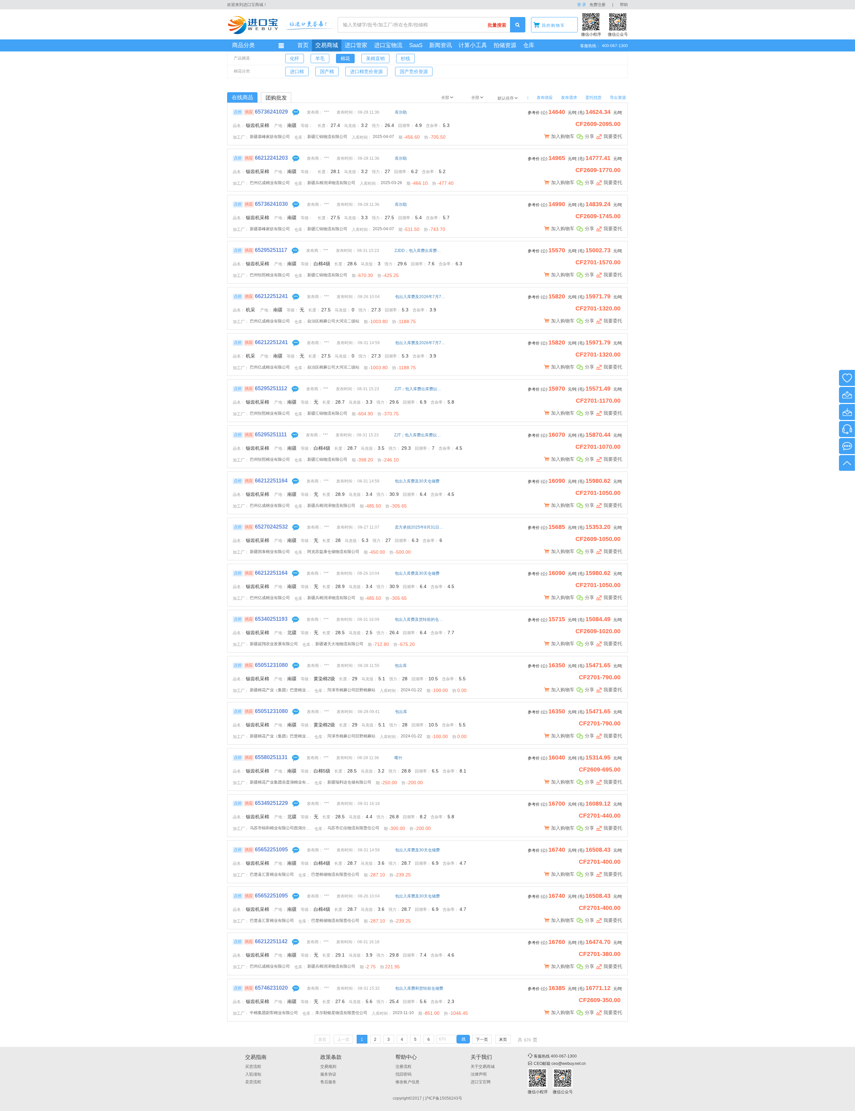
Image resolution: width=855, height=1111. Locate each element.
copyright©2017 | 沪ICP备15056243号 (427, 1098)
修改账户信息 (407, 1082)
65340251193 (271, 619)
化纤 (294, 58)
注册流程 (403, 1066)
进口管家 (356, 45)
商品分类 (243, 45)
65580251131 (271, 757)
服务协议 (328, 1074)
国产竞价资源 (414, 71)
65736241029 (271, 112)
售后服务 (328, 1082)
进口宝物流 (388, 45)
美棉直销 (375, 58)
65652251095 (271, 849)
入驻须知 (253, 1074)
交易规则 (328, 1066)
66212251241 (271, 296)
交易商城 (326, 45)
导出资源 (618, 97)
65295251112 (271, 388)
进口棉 (297, 71)
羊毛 (320, 58)
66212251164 (271, 480)
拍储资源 (505, 45)
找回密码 (403, 1074)
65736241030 (271, 204)
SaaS (415, 45)
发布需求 (569, 97)
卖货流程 (253, 1082)
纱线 (405, 58)
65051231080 (271, 665)
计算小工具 (473, 45)
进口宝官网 (481, 1082)
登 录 (581, 4)
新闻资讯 (440, 45)
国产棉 (327, 71)
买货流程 (253, 1066)
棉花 (345, 58)
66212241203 (271, 158)
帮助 (624, 4)
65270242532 (271, 527)
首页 (303, 45)
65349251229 (271, 803)
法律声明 (479, 1074)
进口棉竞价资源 (366, 71)
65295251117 (271, 250)
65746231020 (271, 988)
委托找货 (593, 97)
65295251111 (271, 434)
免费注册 (597, 4)
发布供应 (545, 97)
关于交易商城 (483, 1066)
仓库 (528, 45)
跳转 (464, 1040)
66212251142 (271, 941)
